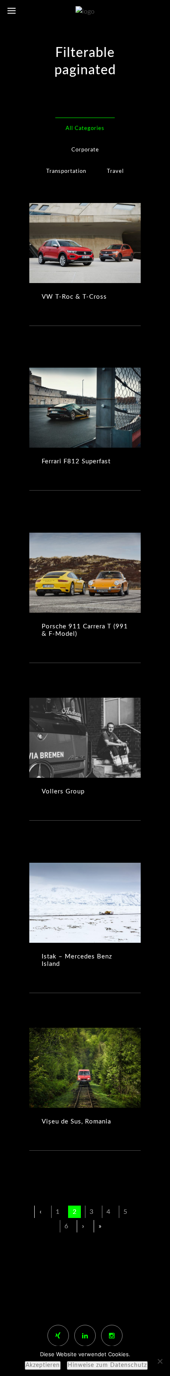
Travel (115, 171)
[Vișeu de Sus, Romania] (85, 1068)
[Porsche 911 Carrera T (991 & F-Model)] (85, 573)
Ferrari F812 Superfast (76, 461)
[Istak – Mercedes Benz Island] (85, 903)
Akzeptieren (43, 1365)
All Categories (85, 128)
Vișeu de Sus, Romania (76, 1122)
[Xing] (58, 1335)
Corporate (85, 150)
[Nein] (160, 1361)
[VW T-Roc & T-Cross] (85, 243)
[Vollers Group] (85, 738)
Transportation (66, 171)
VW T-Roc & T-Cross (74, 297)
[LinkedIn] (85, 1335)
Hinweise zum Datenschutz (107, 1365)
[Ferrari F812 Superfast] (85, 408)
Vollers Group (63, 791)
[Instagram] (112, 1335)
